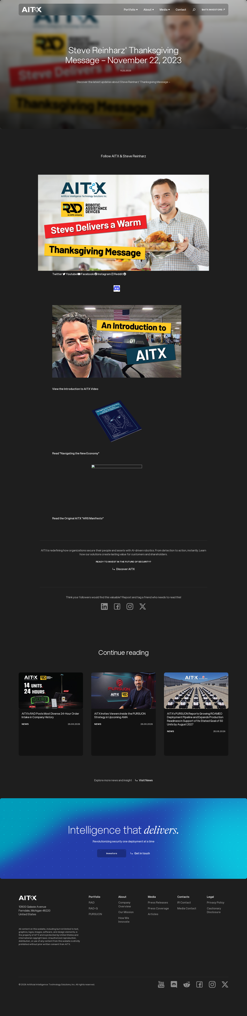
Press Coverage (158, 908)
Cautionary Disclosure (214, 910)
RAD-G (93, 908)
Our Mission (126, 912)
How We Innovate (124, 919)
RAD (91, 902)
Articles (153, 914)
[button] (130, 9)
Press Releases (158, 902)
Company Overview (124, 904)
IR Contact (184, 902)
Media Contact (186, 908)
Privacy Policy (215, 902)
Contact (181, 9)
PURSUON (95, 914)
